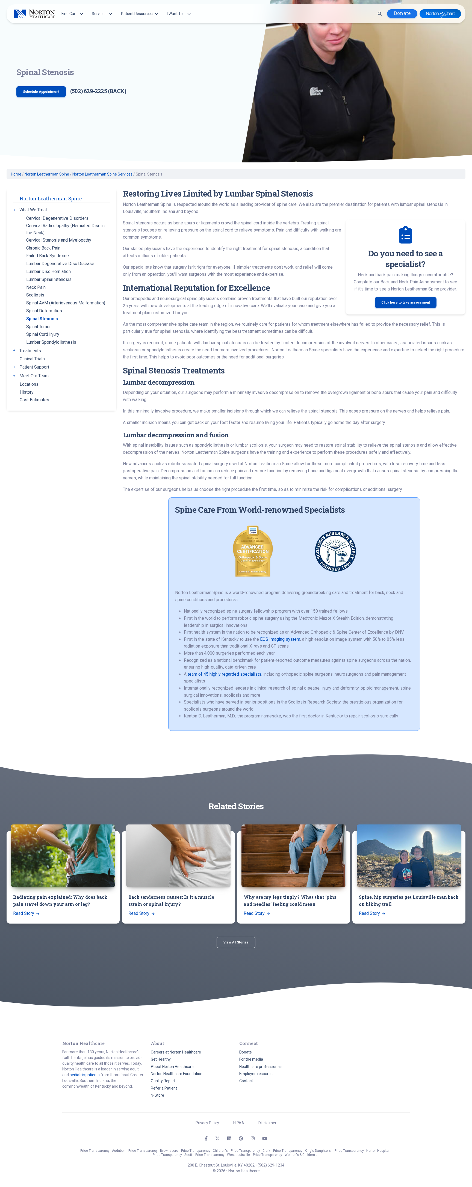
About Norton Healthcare (172, 1066)
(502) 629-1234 (271, 1165)
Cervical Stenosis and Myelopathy (58, 240)
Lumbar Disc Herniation (48, 271)
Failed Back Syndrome (47, 255)
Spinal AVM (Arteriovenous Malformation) (65, 302)
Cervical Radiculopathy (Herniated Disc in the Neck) (65, 229)
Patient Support (34, 367)
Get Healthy (161, 1059)
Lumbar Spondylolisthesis (51, 342)
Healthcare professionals (260, 1066)
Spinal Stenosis (42, 318)
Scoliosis (35, 295)
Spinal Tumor (38, 326)
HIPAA (238, 1123)
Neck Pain (36, 287)
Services (99, 13)
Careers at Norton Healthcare (176, 1052)
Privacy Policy (207, 1123)
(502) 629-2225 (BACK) (98, 90)
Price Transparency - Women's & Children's (285, 1155)
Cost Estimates (34, 399)
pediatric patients (85, 1075)
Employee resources (257, 1074)
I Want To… (176, 13)
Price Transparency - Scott (172, 1155)
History (27, 392)
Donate (402, 13)
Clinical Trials (32, 358)
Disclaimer (267, 1123)
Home (16, 174)
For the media (251, 1059)
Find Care (69, 13)
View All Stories (236, 942)
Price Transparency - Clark (250, 1151)
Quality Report (163, 1081)
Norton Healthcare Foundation (176, 1074)
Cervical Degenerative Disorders (57, 218)
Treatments (30, 350)
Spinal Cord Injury (42, 334)
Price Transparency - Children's (204, 1151)
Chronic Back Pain (43, 248)
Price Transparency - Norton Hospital (362, 1151)
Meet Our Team (34, 375)
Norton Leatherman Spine (47, 174)
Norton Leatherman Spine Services (102, 174)
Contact (246, 1081)
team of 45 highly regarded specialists (224, 674)
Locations (29, 384)
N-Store (157, 1095)
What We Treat (33, 209)
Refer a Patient (164, 1088)
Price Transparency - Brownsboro (153, 1151)
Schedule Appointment (41, 92)
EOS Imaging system (280, 639)
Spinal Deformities (44, 310)
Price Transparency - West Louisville (222, 1155)
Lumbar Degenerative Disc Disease (60, 263)
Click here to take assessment (405, 302)
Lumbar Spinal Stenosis (49, 279)
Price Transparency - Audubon (102, 1151)
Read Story (24, 913)
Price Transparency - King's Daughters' (302, 1151)
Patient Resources (137, 13)
